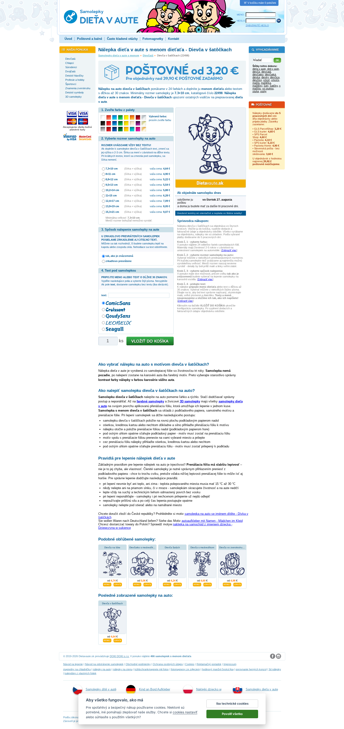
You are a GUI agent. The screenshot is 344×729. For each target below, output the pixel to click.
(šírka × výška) (133, 168)
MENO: (241, 14)
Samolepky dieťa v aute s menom (118, 55)
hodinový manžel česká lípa (218, 669)
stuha (256, 91)
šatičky (274, 85)
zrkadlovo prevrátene (119, 261)
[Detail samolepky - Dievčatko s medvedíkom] (137, 583)
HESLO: (241, 20)
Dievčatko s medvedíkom (142, 547)
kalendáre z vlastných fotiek (80, 673)
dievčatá (266, 71)
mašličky (257, 85)
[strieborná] (143, 117)
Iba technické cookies (232, 703)
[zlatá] (143, 123)
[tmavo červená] (108, 129)
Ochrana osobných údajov (168, 664)
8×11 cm (110, 174)
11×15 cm (111, 195)
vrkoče (275, 80)
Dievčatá (148, 55)
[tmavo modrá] (114, 129)
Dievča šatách (172, 547)
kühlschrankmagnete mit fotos (152, 669)
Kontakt (173, 38)
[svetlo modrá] (114, 117)
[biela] (103, 117)
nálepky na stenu (122, 669)
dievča (256, 71)
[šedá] (103, 129)
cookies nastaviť (185, 712)
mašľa (256, 82)
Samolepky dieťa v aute (262, 689)
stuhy (263, 91)
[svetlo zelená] (120, 117)
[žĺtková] (126, 129)
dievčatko (258, 74)
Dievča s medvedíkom (202, 547)
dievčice (257, 80)
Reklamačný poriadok (209, 664)
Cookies (189, 664)
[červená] (108, 123)
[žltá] (126, 123)
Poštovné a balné (89, 38)
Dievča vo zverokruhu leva (233, 547)
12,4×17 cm (112, 200)
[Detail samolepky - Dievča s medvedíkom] (197, 583)
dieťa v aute (259, 68)
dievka (256, 77)
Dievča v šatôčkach (112, 603)
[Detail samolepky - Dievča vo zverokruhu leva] (227, 583)
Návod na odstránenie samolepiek (104, 664)
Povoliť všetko (232, 714)
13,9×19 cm (112, 206)
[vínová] (138, 117)
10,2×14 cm (112, 190)
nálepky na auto (102, 669)
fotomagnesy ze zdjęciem (185, 669)
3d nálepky (275, 669)
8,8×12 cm (112, 179)
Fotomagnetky (153, 38)
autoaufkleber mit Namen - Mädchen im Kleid (212, 521)
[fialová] (138, 123)
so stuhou (268, 88)
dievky (265, 77)
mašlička (266, 82)
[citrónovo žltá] (126, 117)
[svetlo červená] (108, 117)
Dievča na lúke (112, 547)
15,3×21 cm (112, 211)
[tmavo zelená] (120, 129)
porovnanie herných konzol (251, 669)
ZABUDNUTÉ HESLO (257, 25)
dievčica (274, 77)
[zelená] (120, 123)
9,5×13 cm (112, 184)
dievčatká (270, 74)
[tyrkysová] (132, 129)
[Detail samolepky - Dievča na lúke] (107, 583)
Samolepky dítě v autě (101, 689)
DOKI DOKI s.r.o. (119, 656)
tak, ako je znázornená (119, 255)
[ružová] (138, 129)
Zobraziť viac (229, 250)
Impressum (229, 664)
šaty (266, 85)
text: (104, 295)
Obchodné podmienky (138, 664)
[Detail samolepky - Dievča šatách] (167, 583)
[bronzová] (143, 129)
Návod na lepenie (73, 664)
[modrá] (114, 123)
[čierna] (103, 123)
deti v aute (273, 68)
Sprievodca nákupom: (193, 221)
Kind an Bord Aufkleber (154, 689)
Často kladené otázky (122, 38)
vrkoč (266, 80)
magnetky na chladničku (77, 669)
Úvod (68, 38)
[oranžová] (132, 117)
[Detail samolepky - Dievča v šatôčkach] (107, 640)
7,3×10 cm (112, 168)
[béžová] (132, 123)
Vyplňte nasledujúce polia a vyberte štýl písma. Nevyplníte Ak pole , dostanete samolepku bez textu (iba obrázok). (135, 281)
